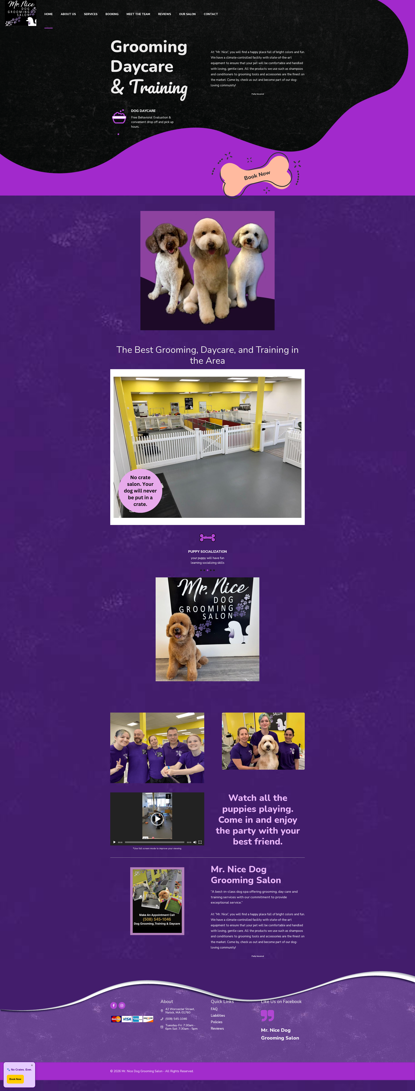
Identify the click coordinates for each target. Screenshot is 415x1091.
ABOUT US (68, 14)
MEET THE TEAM (138, 14)
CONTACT (211, 14)
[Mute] (194, 842)
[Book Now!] (256, 174)
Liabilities (218, 1015)
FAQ (214, 1009)
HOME (48, 14)
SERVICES (90, 14)
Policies (216, 1022)
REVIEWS (164, 14)
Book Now (15, 1079)
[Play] (114, 842)
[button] (157, 819)
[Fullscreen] (200, 842)
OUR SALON (187, 14)
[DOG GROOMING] (119, 117)
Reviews (217, 1028)
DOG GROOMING (145, 112)
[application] (157, 818)
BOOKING (112, 14)
